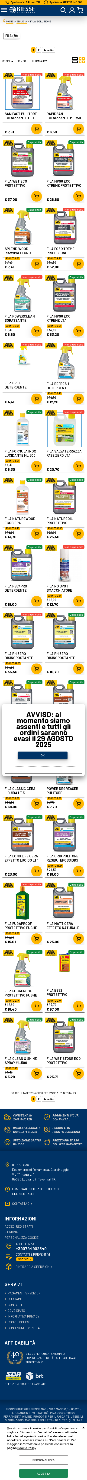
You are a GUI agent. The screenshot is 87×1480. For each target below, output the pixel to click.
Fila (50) (11, 36)
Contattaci (22, 1203)
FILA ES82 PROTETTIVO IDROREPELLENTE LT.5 (64, 994)
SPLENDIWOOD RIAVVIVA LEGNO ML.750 (18, 253)
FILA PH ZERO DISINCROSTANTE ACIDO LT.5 (19, 657)
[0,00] (81, 10)
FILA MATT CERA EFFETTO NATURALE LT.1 (63, 927)
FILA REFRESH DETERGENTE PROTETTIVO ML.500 (63, 388)
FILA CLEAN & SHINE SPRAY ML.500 (21, 1060)
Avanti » (48, 50)
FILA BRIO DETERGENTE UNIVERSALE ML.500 (21, 387)
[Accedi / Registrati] (72, 10)
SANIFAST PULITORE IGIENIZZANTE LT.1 (21, 116)
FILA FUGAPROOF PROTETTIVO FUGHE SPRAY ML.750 (21, 995)
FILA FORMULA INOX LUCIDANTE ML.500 (20, 453)
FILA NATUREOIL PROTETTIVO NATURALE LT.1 (60, 523)
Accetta (43, 1473)
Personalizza (43, 1460)
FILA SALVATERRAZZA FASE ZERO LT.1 (64, 453)
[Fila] (8, 77)
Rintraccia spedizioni (34, 1267)
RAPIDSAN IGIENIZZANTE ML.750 (64, 116)
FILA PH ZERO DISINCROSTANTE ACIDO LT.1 (61, 657)
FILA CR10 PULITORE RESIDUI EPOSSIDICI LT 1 (62, 860)
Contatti (15, 1305)
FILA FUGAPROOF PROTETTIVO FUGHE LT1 (21, 927)
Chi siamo (15, 1299)
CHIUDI (83, 1427)
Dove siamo (16, 1310)
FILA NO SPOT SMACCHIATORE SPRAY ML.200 (59, 590)
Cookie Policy (26, 1448)
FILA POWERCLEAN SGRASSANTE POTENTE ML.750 (20, 320)
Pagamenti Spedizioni (24, 1293)
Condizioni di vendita (24, 1328)
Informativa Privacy (23, 1316)
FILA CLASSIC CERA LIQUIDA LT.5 (20, 790)
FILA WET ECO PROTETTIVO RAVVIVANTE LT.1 (18, 185)
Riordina (11, 1232)
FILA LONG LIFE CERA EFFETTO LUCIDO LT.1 (22, 858)
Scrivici (24, 1259)
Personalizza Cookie (22, 1237)
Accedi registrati (19, 1226)
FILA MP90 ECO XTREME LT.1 (59, 318)
